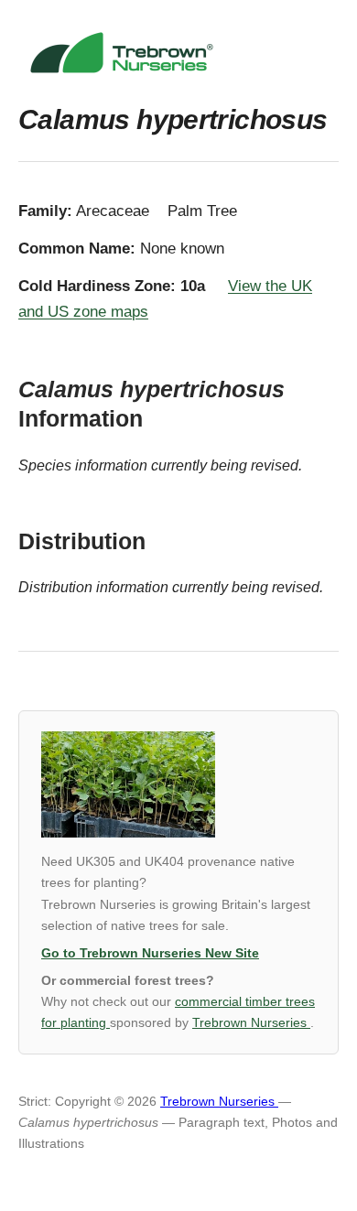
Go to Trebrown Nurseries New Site (150, 953)
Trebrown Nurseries (251, 1023)
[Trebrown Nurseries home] (178, 52)
